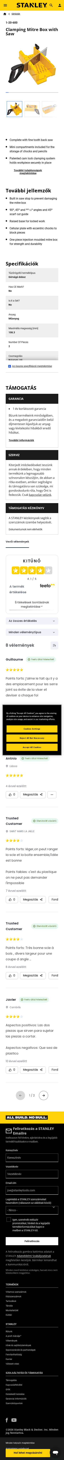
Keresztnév (12, 1150)
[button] (7, 1420)
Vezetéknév (12, 1166)
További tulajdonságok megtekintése (28, 172)
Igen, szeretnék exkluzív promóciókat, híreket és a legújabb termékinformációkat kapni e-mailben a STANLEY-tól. (31, 1225)
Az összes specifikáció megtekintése (32, 366)
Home (5, 14)
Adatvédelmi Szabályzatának (34, 1256)
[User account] (59, 5)
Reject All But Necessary (32, 738)
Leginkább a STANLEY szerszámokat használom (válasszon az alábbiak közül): (29, 1201)
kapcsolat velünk (40, 495)
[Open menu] (5, 5)
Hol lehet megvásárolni (28, 1452)
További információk (21, 440)
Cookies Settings (32, 728)
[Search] (51, 5)
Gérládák (16, 14)
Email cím (11, 1183)
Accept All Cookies (32, 747)
